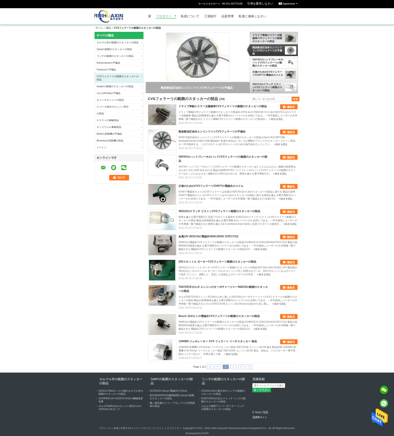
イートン (102, 147)
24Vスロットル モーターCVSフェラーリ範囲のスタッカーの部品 (217, 261)
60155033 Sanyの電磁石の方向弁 (168, 390)
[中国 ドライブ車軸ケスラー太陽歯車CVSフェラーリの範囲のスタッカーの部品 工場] (162, 114)
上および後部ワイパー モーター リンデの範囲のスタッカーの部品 (222, 408)
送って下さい (262, 389)
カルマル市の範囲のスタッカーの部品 (118, 42)
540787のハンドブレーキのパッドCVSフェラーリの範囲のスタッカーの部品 (267, 62)
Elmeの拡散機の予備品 (109, 133)
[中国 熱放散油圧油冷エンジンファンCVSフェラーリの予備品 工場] (162, 140)
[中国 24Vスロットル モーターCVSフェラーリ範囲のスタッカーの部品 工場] (162, 270)
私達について (190, 16)
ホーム (99, 27)
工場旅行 (210, 16)
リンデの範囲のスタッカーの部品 (115, 56)
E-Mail (256, 412)
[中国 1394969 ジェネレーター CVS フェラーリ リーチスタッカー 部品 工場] (162, 349)
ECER (205, 433)
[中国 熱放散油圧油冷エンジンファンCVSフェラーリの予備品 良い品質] (198, 56)
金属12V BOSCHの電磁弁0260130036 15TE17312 (208, 236)
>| (249, 366)
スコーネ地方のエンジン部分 (113, 106)
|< (210, 366)
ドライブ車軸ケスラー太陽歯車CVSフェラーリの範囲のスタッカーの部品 (267, 38)
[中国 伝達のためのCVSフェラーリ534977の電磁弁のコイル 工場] (162, 194)
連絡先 (291, 106)
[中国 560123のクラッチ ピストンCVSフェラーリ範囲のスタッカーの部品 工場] (162, 219)
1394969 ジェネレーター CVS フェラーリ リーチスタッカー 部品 (218, 341)
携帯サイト (261, 417)
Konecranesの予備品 (108, 62)
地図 (265, 412)
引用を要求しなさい (260, 3)
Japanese (288, 3)
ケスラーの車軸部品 (108, 120)
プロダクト (164, 16)
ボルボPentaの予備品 (108, 93)
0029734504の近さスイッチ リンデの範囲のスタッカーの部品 (223, 400)
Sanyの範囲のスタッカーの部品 (114, 49)
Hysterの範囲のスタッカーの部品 (115, 86)
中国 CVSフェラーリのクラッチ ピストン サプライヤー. (151, 428)
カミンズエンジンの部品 (110, 100)
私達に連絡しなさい (252, 16)
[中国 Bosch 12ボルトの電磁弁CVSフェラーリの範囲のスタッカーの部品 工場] (162, 324)
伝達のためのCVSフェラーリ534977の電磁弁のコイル (267, 73)
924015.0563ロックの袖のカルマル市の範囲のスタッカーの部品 (120, 392)
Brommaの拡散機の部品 (110, 140)
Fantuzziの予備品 (106, 69)
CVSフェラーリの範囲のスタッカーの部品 (118, 78)
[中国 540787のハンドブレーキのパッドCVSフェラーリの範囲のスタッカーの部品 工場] (162, 165)
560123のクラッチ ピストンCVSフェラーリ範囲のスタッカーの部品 (267, 87)
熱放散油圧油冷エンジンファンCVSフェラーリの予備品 (267, 50)
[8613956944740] (384, 403)
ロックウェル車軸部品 (109, 127)
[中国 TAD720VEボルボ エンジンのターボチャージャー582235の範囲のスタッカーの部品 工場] (162, 295)
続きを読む (277, 119)
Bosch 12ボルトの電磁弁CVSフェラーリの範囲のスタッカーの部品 (219, 316)
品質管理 (227, 16)
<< (217, 366)
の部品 (100, 113)
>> (241, 366)
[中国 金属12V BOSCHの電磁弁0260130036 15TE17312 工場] (162, 244)
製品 (108, 27)
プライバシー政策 (109, 428)
